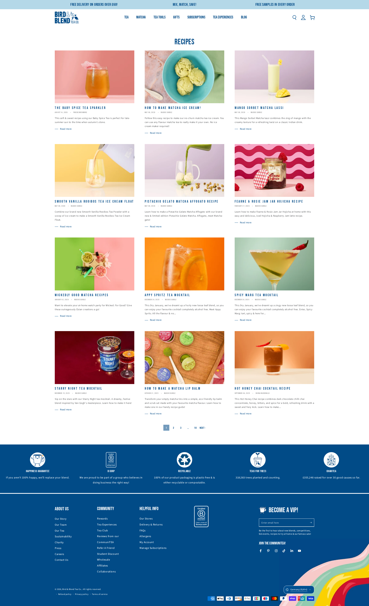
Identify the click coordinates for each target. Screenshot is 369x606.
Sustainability (63, 536)
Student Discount (108, 554)
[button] (294, 17)
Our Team (61, 525)
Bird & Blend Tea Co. (72, 589)
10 (195, 428)
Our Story (61, 519)
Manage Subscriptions (153, 548)
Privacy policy (82, 594)
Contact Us (61, 560)
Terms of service (100, 594)
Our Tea (59, 531)
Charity (59, 542)
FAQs (142, 531)
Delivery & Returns (151, 525)
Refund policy (64, 594)
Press (58, 548)
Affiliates (102, 566)
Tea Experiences (107, 525)
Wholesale (103, 560)
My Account (147, 542)
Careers (59, 554)
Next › (202, 428)
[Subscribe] (312, 522)
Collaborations (106, 572)
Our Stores (146, 519)
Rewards (102, 519)
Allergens (145, 536)
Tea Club (102, 531)
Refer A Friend (106, 548)
